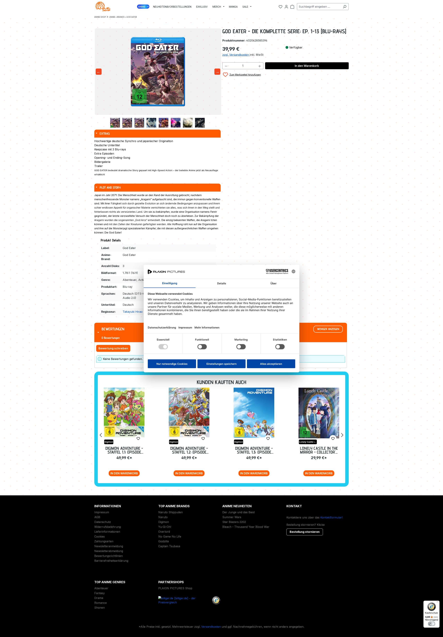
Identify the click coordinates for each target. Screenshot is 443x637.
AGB (97, 517)
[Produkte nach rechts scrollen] (342, 434)
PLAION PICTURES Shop (175, 588)
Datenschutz (102, 522)
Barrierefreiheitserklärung (111, 560)
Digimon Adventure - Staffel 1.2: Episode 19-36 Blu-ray (189, 450)
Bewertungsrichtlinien (108, 556)
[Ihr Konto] (286, 6)
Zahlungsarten (103, 541)
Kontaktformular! (331, 517)
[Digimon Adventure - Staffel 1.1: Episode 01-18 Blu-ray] (124, 412)
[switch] (431, 624)
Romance (100, 602)
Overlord (164, 531)
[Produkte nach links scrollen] (101, 434)
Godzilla (163, 541)
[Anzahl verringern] (226, 65)
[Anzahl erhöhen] (259, 65)
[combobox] (319, 6)
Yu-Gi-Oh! (164, 526)
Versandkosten (211, 626)
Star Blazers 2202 (234, 522)
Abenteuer (101, 588)
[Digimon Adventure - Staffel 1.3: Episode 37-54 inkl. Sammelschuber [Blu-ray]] (254, 413)
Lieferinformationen (107, 531)
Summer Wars (231, 517)
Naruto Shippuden (170, 512)
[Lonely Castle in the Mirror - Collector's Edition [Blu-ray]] (319, 413)
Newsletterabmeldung (108, 551)
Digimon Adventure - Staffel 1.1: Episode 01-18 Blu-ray (124, 450)
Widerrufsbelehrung (107, 526)
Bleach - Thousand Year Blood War (245, 526)
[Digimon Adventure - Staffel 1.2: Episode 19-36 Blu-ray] (189, 412)
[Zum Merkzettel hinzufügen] (138, 438)
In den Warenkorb (307, 65)
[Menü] (437, 603)
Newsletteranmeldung (108, 546)
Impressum (101, 512)
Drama (98, 598)
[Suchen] (345, 6)
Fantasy (99, 593)
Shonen (99, 607)
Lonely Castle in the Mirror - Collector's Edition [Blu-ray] (319, 450)
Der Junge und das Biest (238, 512)
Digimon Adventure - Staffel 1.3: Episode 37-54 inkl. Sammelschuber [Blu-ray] (254, 450)
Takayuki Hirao (133, 311)
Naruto (163, 517)
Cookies (99, 536)
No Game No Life (169, 536)
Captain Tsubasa (169, 546)
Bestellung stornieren (305, 532)
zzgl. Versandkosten (236, 54)
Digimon (163, 522)
